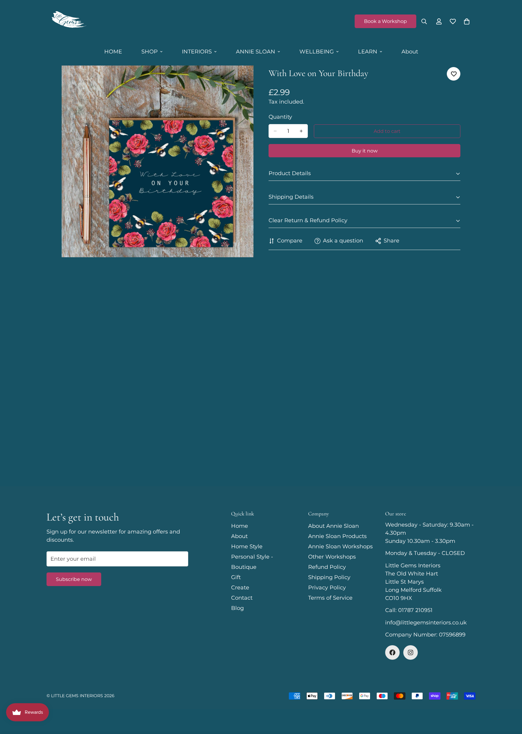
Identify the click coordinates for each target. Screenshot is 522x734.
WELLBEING (316, 51)
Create (240, 587)
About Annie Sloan (333, 526)
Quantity (280, 117)
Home (239, 526)
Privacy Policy (327, 587)
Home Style (247, 546)
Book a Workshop (385, 21)
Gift (236, 577)
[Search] (424, 21)
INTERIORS (197, 51)
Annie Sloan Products (337, 536)
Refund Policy (327, 567)
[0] (467, 21)
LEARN (367, 51)
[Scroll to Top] (510, 701)
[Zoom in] (248, 78)
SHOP (149, 51)
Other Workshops (332, 556)
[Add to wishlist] (453, 74)
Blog (237, 608)
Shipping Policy (329, 577)
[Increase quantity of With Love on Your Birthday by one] (301, 131)
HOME (113, 51)
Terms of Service (330, 598)
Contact (242, 598)
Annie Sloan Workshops (340, 546)
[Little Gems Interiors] (68, 21)
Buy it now (365, 151)
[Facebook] (392, 652)
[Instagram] (410, 652)
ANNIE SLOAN (255, 51)
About (409, 51)
